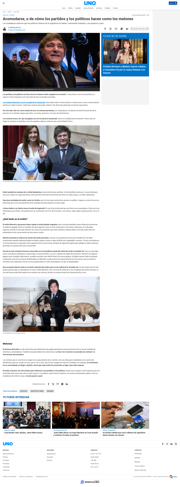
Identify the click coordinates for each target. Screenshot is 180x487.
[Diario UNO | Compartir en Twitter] (110, 29)
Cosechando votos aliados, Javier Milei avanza (23, 433)
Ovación (115, 8)
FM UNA (93, 460)
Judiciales (6, 467)
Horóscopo (138, 453)
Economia (99, 8)
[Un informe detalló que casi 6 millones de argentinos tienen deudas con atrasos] (125, 415)
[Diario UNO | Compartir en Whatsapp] (121, 29)
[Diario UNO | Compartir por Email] (116, 29)
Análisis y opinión (9, 430)
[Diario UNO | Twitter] (176, 444)
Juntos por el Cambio (37, 391)
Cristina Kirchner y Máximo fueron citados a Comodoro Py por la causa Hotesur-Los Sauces (124, 69)
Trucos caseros (140, 466)
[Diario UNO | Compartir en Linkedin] (127, 29)
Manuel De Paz (16, 27)
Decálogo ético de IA (42, 476)
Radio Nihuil (95, 457)
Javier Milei (23, 391)
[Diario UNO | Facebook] (162, 444)
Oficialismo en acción (60, 430)
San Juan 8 (94, 467)
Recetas (137, 462)
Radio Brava (95, 464)
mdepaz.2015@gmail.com (16, 30)
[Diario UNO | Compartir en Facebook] (105, 29)
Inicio (63, 8)
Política (70, 8)
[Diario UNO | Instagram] (167, 444)
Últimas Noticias (8, 454)
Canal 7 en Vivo (96, 454)
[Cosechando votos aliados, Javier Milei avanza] (27, 415)
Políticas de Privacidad (9, 476)
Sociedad (78, 8)
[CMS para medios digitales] (90, 482)
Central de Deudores (109, 430)
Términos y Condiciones (26, 476)
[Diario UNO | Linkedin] (171, 444)
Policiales (107, 8)
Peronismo (50, 391)
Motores (137, 458)
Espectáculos (51, 454)
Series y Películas (88, 8)
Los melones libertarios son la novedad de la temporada (24, 102)
